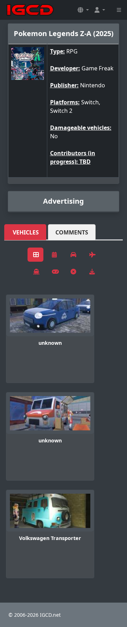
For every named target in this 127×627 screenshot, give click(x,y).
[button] (83, 10)
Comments (71, 232)
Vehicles (26, 232)
